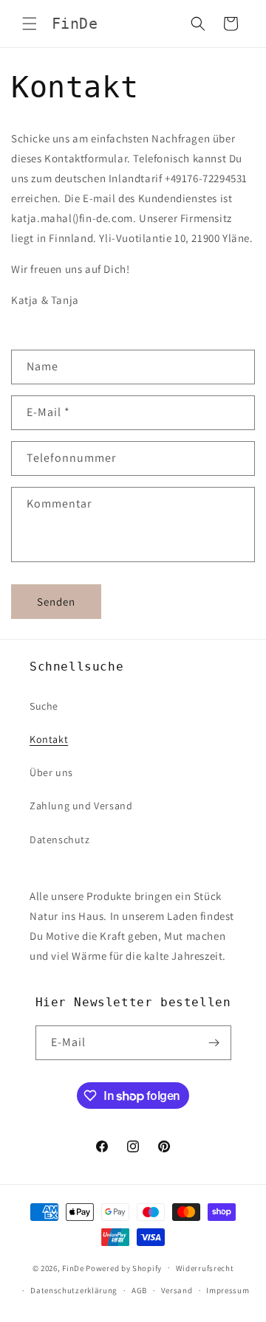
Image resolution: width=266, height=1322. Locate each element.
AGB (139, 1290)
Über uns (51, 772)
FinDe (73, 1267)
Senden (56, 602)
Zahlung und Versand (81, 805)
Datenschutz (60, 839)
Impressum (227, 1290)
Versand (177, 1290)
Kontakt (49, 739)
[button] (29, 23)
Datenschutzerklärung (73, 1290)
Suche (44, 706)
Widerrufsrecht (205, 1268)
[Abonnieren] (214, 1042)
